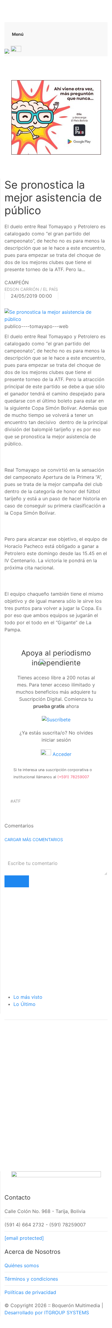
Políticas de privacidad (30, 1292)
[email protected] (24, 1238)
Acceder (61, 754)
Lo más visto (27, 997)
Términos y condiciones (31, 1279)
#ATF (15, 801)
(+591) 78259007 (73, 777)
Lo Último (24, 1004)
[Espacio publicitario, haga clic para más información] (56, 117)
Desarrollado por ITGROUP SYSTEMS (46, 1312)
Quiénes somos (21, 1265)
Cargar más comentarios (33, 839)
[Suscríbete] (56, 719)
